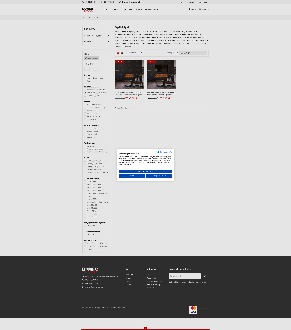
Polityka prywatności (164, 152)
